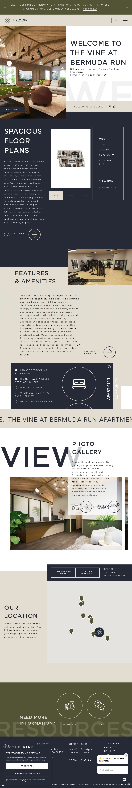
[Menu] (125, 20)
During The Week (63, 572)
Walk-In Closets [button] (31, 387)
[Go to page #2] (9, 69)
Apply (116, 20)
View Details (107, 187)
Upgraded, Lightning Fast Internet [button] (32, 394)
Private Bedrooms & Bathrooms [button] (31, 372)
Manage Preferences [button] (27, 773)
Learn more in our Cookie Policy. (16, 781)
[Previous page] (5, 7)
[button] (56, 195)
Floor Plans (112, 743)
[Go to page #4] (9, 81)
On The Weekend (87, 572)
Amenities (111, 747)
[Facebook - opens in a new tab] (106, 107)
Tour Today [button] (90, 9)
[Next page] (127, 7)
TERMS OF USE (76, 785)
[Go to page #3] (9, 75)
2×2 (102, 139)
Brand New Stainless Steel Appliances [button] (32, 381)
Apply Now (106, 181)
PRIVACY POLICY (59, 785)
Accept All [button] (27, 766)
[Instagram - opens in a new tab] (110, 107)
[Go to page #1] (9, 63)
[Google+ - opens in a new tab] (114, 107)
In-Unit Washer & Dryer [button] (35, 401)
